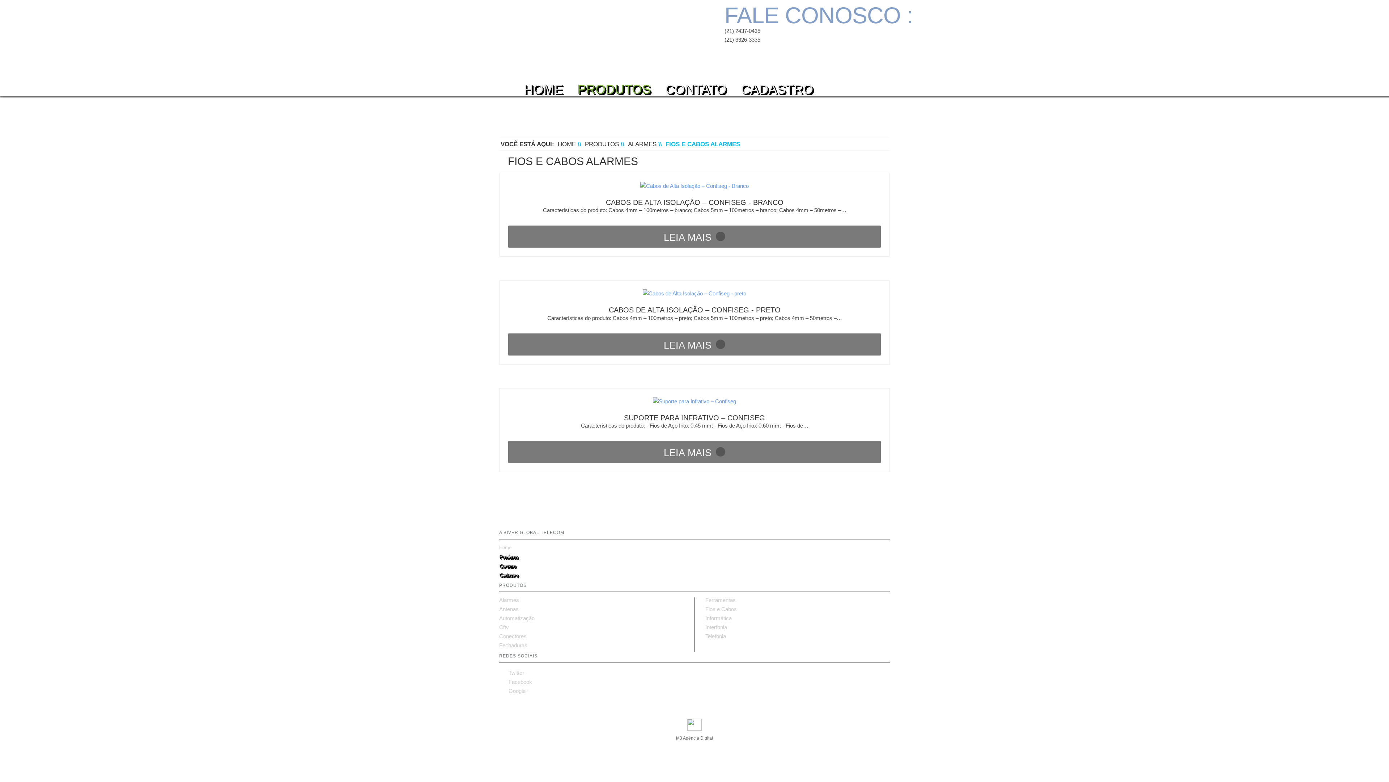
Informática (718, 618)
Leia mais (688, 237)
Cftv (504, 627)
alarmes (642, 144)
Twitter (511, 673)
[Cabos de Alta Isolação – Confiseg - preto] (694, 293)
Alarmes (509, 600)
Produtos (614, 87)
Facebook (515, 682)
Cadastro (777, 87)
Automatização (517, 618)
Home (543, 87)
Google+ (514, 691)
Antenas (509, 609)
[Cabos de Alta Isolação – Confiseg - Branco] (694, 186)
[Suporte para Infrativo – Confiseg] (694, 401)
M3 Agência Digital (694, 738)
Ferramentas (720, 600)
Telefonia (715, 636)
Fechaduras (513, 645)
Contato (695, 87)
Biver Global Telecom (571, 32)
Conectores (513, 636)
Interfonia (716, 627)
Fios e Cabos (721, 609)
